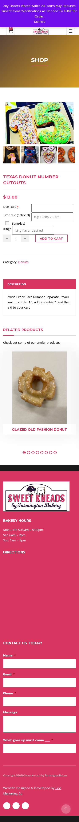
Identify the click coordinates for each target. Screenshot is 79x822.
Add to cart (51, 238)
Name (9, 655)
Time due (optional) (16, 215)
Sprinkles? (18, 223)
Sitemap (8, 780)
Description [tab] (17, 284)
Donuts (23, 262)
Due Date (9, 207)
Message (10, 712)
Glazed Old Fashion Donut (39, 430)
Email (9, 674)
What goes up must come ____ (28, 740)
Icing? (7, 229)
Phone (9, 693)
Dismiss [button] (39, 21)
